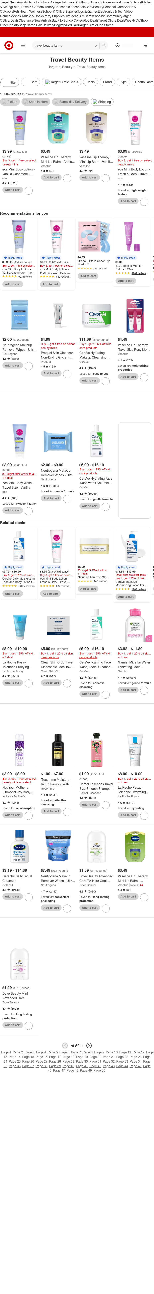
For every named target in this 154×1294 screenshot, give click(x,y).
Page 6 (64, 1052)
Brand (107, 82)
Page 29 (68, 1061)
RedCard (72, 25)
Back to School (39, 2)
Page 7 (76, 1052)
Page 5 (53, 1052)
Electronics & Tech (111, 11)
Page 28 (55, 1061)
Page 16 (42, 1057)
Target (53, 67)
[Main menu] (22, 45)
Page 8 (88, 1052)
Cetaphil (7, 885)
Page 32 (109, 1061)
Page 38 (42, 1066)
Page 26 (28, 1061)
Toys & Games (87, 11)
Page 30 (82, 1061)
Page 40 (68, 1066)
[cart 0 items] (145, 45)
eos (4, 178)
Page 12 (139, 1052)
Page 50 (99, 1070)
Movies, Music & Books (27, 16)
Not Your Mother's (13, 796)
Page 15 (28, 1057)
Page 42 (95, 1066)
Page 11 (125, 1052)
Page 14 (15, 1057)
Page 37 (28, 1066)
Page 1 (6, 1052)
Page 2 (18, 1052)
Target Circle (88, 25)
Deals (14, 20)
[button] (13, 257)
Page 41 (82, 1066)
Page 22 (122, 1057)
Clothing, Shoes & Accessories (98, 2)
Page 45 (136, 1066)
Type (123, 82)
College (55, 2)
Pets (16, 11)
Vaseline (46, 166)
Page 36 (15, 1066)
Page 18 (68, 1057)
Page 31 (95, 1061)
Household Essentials (70, 7)
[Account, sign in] (125, 45)
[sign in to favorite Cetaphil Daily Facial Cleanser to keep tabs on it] (29, 897)
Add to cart (12, 189)
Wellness (35, 11)
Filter (13, 82)
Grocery (48, 7)
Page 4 (41, 1052)
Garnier (123, 671)
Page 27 (42, 1061)
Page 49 (86, 1070)
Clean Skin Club (51, 671)
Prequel (46, 361)
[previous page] (65, 1045)
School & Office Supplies (59, 11)
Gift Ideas (71, 16)
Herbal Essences (90, 793)
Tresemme (47, 788)
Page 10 (112, 1052)
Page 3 (29, 1052)
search (104, 46)
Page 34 (136, 1061)
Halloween (68, 2)
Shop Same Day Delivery (36, 25)
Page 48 (72, 1070)
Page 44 (122, 1066)
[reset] (96, 46)
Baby (89, 7)
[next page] (89, 1045)
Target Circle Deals (111, 20)
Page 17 (55, 1057)
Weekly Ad (132, 20)
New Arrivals (43, 20)
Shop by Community (107, 16)
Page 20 (95, 1057)
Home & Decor (130, 2)
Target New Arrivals (14, 2)
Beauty (98, 7)
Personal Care (113, 7)
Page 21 (109, 1057)
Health (24, 11)
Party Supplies (54, 16)
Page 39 (55, 1066)
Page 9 (99, 1052)
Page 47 (59, 1070)
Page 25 (15, 1061)
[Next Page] (150, 83)
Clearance (26, 20)
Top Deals (91, 20)
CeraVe (84, 361)
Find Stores (105, 25)
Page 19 (82, 1057)
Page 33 (122, 1061)
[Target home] (9, 45)
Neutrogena (9, 354)
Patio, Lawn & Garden (27, 7)
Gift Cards (85, 16)
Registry (60, 25)
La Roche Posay (12, 671)
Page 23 (136, 1057)
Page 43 (109, 1066)
